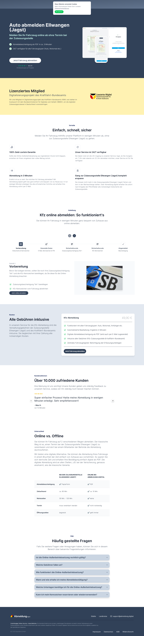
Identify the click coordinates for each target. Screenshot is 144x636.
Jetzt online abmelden (19, 293)
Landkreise (103, 616)
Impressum (97, 632)
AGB (117, 632)
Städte (93, 616)
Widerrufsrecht (128, 632)
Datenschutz (108, 632)
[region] (72, 400)
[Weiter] (112, 400)
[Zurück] (31, 400)
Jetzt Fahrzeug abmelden (25, 60)
